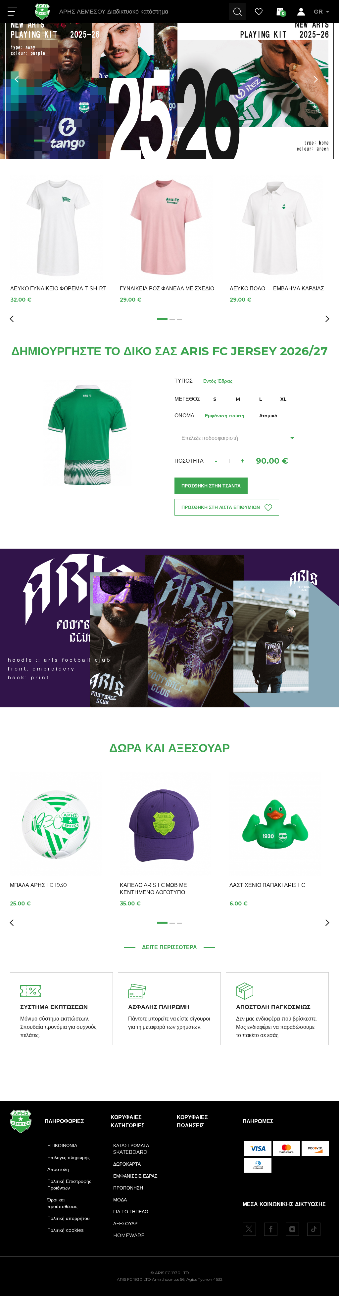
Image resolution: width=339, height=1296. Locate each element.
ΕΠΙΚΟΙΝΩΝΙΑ (62, 1146)
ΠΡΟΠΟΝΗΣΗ (128, 1188)
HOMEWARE (128, 1235)
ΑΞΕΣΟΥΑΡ (125, 1224)
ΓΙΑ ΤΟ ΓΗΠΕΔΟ (130, 1212)
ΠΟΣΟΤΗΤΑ (189, 461)
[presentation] (16, 79)
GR (318, 11)
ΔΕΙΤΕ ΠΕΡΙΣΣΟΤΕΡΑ (169, 947)
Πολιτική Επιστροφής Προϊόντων (69, 1184)
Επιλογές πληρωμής (68, 1157)
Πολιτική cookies (65, 1230)
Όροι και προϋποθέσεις (62, 1203)
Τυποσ (183, 381)
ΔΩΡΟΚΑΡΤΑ (127, 1164)
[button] (36, 140)
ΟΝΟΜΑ (184, 415)
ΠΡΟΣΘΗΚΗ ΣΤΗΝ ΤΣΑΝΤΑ (211, 486)
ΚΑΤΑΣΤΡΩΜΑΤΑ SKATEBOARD (131, 1149)
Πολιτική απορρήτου (68, 1218)
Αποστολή (58, 1169)
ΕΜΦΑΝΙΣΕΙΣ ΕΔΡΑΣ (135, 1176)
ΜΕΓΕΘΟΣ (187, 399)
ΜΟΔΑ (120, 1200)
